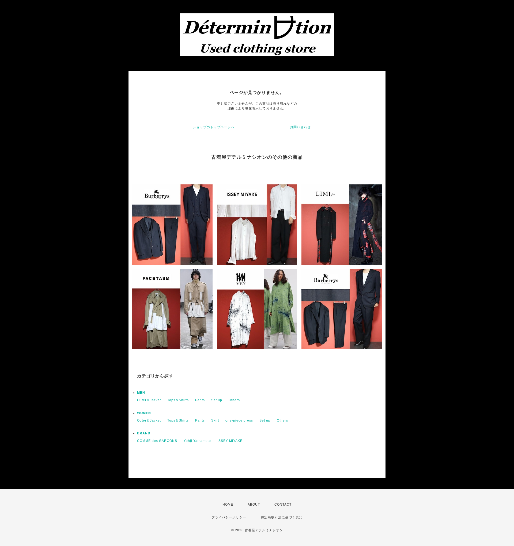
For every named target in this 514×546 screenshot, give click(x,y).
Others (234, 400)
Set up (216, 400)
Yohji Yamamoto (197, 441)
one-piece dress (239, 420)
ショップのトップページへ (214, 127)
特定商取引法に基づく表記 (282, 517)
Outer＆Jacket (149, 400)
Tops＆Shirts (178, 400)
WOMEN (144, 413)
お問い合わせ (300, 127)
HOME (227, 504)
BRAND (143, 433)
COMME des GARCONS (157, 441)
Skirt (215, 420)
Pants (200, 400)
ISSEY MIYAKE (230, 441)
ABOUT (254, 504)
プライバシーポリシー (228, 517)
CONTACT (283, 504)
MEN (141, 393)
